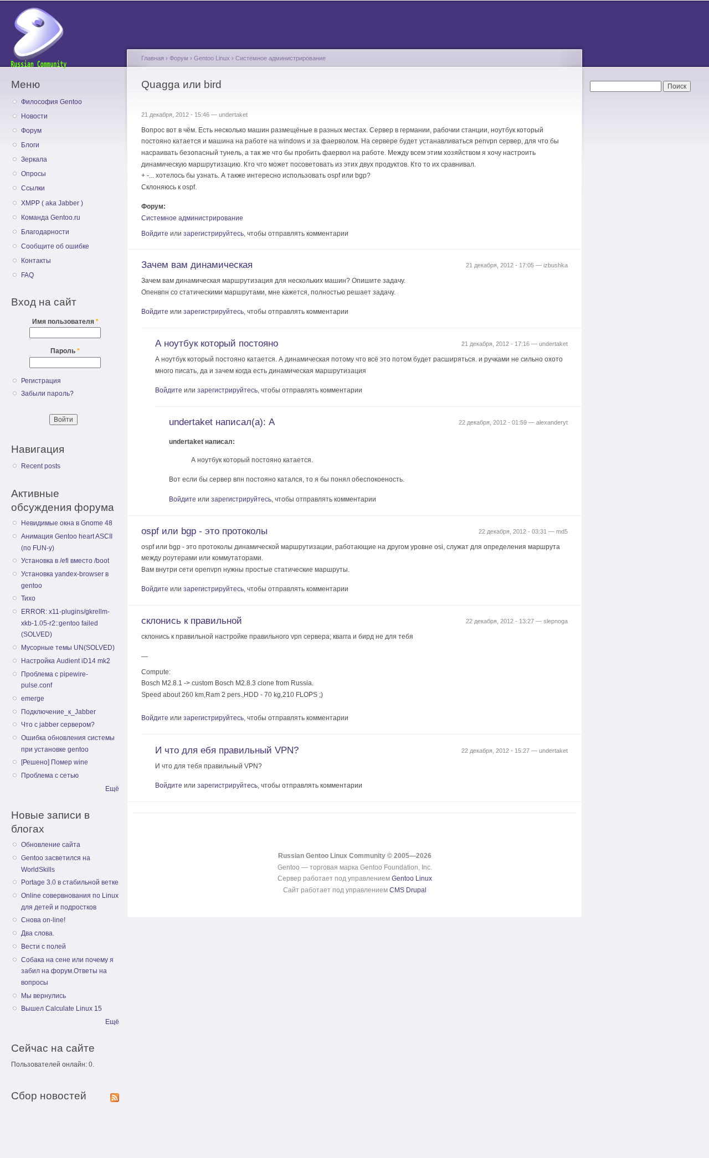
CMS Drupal (408, 890)
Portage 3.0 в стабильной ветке (70, 882)
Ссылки (33, 188)
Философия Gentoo (51, 102)
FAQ (27, 275)
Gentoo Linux (212, 58)
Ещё (112, 789)
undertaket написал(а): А (222, 422)
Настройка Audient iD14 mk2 (65, 661)
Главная (152, 58)
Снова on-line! (43, 920)
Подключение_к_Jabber (58, 712)
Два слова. (37, 933)
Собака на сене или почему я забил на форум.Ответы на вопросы (67, 971)
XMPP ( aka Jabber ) (52, 203)
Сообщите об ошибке (55, 246)
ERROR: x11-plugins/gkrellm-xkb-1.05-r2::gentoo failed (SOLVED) (65, 623)
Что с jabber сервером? (58, 724)
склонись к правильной (191, 621)
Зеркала (34, 159)
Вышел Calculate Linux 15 (61, 1008)
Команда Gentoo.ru (50, 217)
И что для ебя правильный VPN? (227, 750)
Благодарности (45, 232)
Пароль (65, 351)
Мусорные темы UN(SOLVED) (68, 648)
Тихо (28, 598)
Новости (34, 116)
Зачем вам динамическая (197, 265)
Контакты (36, 261)
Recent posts (40, 466)
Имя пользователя (65, 321)
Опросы (33, 174)
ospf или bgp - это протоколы (204, 531)
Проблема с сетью (50, 775)
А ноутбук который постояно (216, 343)
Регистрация (41, 381)
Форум (31, 131)
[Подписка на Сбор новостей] (114, 1095)
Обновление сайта (50, 845)
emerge (32, 698)
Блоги (30, 145)
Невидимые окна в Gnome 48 (66, 523)
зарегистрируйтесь (213, 233)
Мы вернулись (43, 996)
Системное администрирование (280, 58)
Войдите (154, 233)
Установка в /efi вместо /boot (65, 561)
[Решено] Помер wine (54, 762)
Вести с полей (43, 946)
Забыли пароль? (47, 393)
